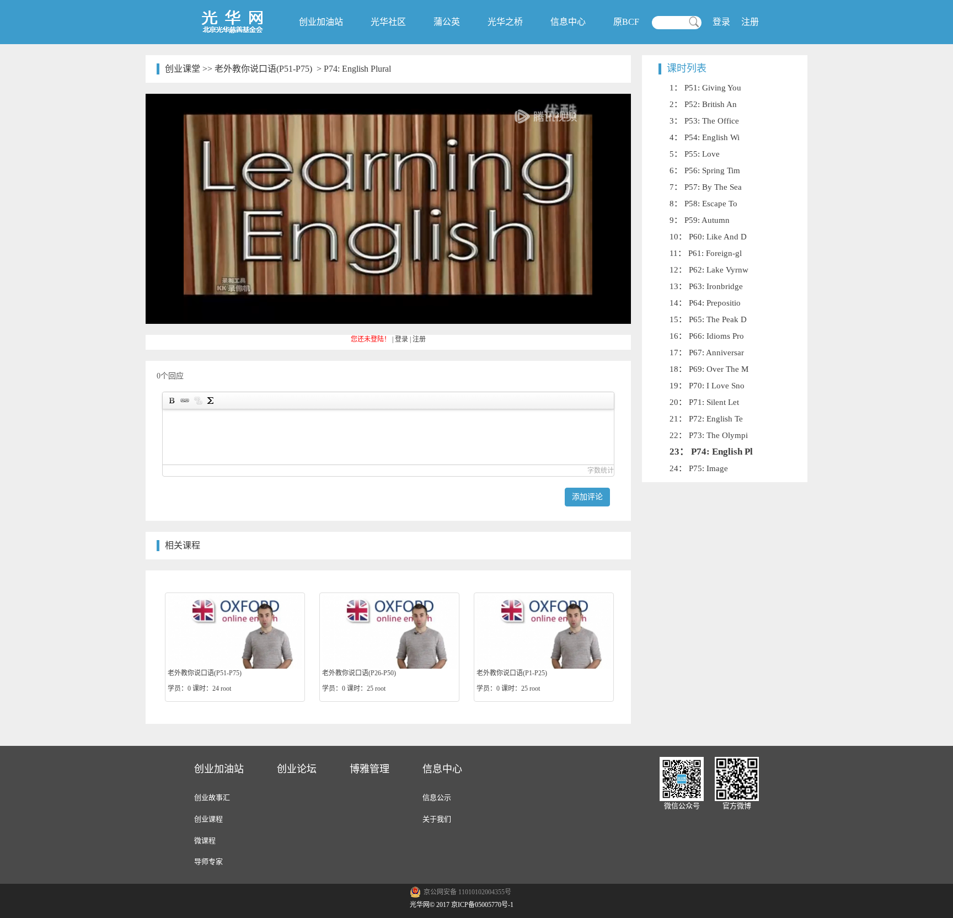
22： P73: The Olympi (709, 435)
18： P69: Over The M (709, 369)
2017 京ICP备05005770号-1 (474, 905)
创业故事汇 (212, 797)
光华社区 (388, 21)
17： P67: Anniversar (707, 352)
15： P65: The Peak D (708, 319)
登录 (721, 21)
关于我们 (436, 819)
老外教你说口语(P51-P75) (263, 68)
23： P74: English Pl (711, 451)
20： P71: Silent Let (704, 402)
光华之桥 (505, 21)
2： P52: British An (703, 104)
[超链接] (184, 400)
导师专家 (208, 861)
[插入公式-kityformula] (210, 400)
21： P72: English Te (706, 418)
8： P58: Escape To (703, 203)
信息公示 (436, 797)
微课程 (205, 840)
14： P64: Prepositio (705, 302)
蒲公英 (446, 21)
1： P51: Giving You (705, 87)
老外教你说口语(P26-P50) (359, 673)
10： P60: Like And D (708, 236)
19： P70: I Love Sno (707, 385)
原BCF (626, 21)
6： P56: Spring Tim (705, 170)
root (226, 688)
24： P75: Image (699, 468)
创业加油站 (321, 21)
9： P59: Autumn (700, 220)
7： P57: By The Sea (706, 187)
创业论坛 (297, 769)
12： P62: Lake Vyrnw (709, 269)
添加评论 (587, 497)
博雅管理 (369, 769)
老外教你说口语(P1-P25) (511, 673)
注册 (750, 21)
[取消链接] (197, 400)
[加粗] (170, 400)
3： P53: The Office (704, 120)
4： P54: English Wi (705, 137)
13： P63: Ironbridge (706, 286)
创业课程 (208, 819)
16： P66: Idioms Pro (707, 336)
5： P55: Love (695, 154)
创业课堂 (182, 68)
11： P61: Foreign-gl (706, 253)
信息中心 (568, 21)
